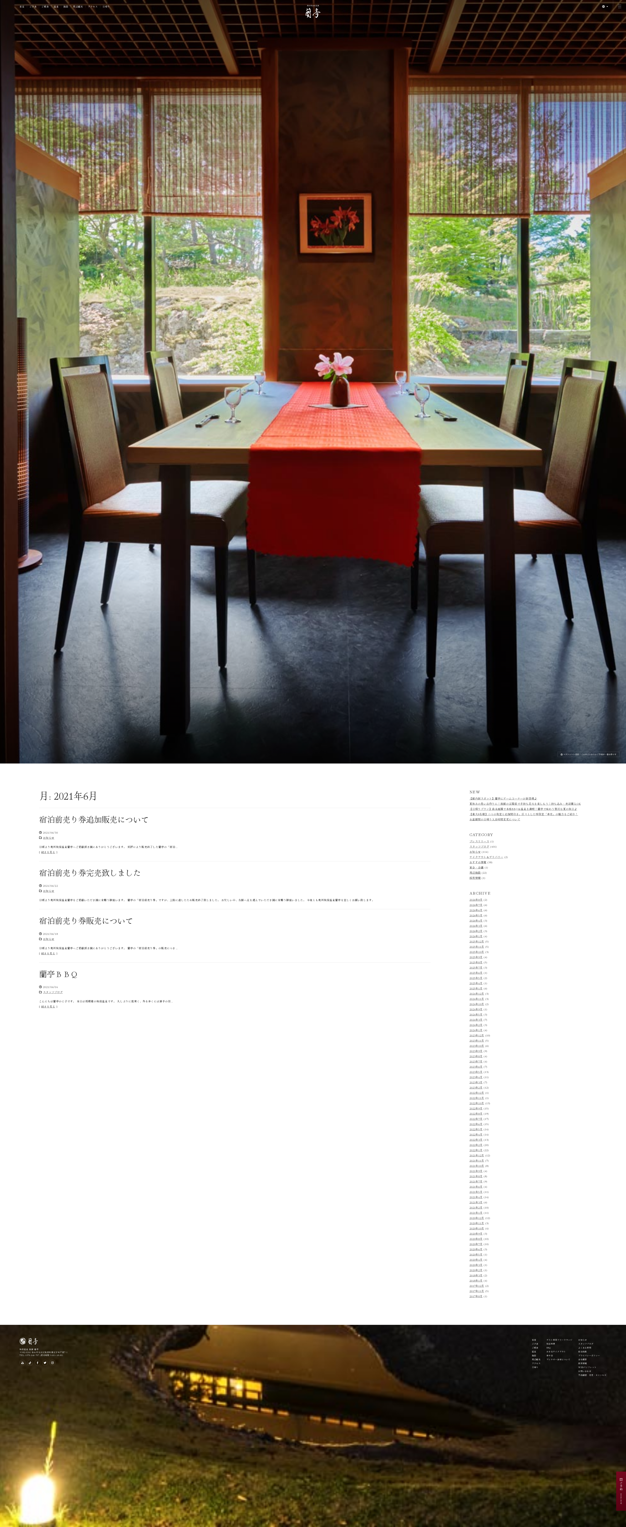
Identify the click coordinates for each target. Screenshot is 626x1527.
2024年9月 (476, 1009)
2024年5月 (476, 1014)
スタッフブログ (53, 992)
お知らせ (48, 838)
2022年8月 (476, 1113)
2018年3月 (476, 1275)
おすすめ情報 (478, 862)
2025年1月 (476, 988)
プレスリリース (479, 841)
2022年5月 (476, 1129)
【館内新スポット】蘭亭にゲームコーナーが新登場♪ (503, 798)
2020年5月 (476, 1254)
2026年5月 (476, 915)
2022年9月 (476, 1108)
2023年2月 (476, 1087)
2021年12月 (477, 1155)
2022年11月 (477, 1098)
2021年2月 (476, 1207)
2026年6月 (476, 910)
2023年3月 (476, 1082)
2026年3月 (476, 926)
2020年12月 (477, 1218)
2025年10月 (477, 952)
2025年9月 (476, 957)
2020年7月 (476, 1244)
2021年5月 (476, 1192)
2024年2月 (476, 1025)
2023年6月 (476, 1067)
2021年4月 (476, 1197)
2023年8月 (476, 1056)
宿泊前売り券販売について (86, 920)
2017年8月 (476, 1296)
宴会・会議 (477, 867)
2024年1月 (476, 1030)
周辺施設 (475, 873)
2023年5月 (476, 1072)
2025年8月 (476, 962)
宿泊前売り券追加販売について (94, 819)
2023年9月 (476, 1051)
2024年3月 (476, 1020)
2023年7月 (476, 1061)
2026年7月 (476, 905)
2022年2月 (476, 1145)
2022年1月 (476, 1150)
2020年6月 (476, 1249)
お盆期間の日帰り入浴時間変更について (495, 819)
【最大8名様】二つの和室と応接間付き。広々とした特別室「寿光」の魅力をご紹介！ (524, 814)
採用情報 (475, 878)
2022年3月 (476, 1140)
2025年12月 (477, 941)
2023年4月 (476, 1077)
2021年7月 (476, 1181)
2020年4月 (476, 1260)
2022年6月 (476, 1124)
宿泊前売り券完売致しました (90, 872)
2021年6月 (476, 1187)
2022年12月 (477, 1093)
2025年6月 (476, 973)
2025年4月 (476, 983)
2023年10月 (477, 1046)
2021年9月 (476, 1171)
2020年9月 (476, 1233)
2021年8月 (476, 1176)
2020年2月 (476, 1270)
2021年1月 (476, 1213)
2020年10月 (477, 1228)
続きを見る (48, 852)
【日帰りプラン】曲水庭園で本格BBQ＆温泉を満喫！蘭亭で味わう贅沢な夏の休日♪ (523, 809)
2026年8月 (476, 900)
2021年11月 (477, 1160)
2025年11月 (477, 947)
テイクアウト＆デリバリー (486, 857)
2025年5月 (476, 978)
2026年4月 (476, 920)
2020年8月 (476, 1239)
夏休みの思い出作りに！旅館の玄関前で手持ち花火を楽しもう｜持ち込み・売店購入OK (525, 804)
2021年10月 (477, 1166)
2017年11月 (477, 1291)
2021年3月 (476, 1202)
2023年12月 (477, 1035)
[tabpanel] (313, 382)
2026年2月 (476, 931)
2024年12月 (477, 994)
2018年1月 (476, 1280)
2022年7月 (476, 1119)
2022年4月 (476, 1134)
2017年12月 (477, 1286)
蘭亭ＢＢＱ (58, 973)
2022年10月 (477, 1103)
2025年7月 (476, 967)
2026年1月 (476, 936)
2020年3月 (476, 1265)
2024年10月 (477, 1004)
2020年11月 (477, 1223)
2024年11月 (477, 999)
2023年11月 (477, 1040)
